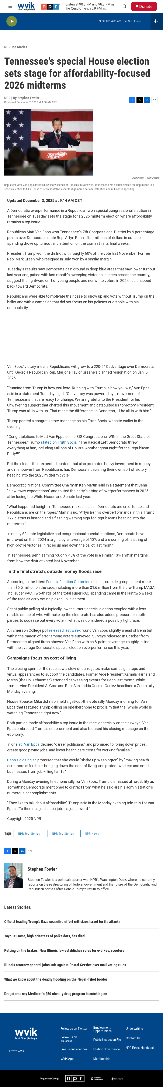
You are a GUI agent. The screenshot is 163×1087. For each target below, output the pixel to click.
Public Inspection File (107, 1039)
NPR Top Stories (15, 47)
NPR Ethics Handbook (140, 1047)
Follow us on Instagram (69, 1039)
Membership (101, 1058)
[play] (11, 21)
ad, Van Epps (29, 744)
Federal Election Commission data (75, 581)
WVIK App (67, 1058)
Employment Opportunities (102, 1029)
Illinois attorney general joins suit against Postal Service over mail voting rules (65, 965)
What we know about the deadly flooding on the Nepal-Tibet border (55, 979)
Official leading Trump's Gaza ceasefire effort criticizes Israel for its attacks (62, 921)
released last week (65, 630)
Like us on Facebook (74, 1049)
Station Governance (106, 1049)
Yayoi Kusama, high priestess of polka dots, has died (44, 936)
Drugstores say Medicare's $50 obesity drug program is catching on (55, 993)
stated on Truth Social (59, 442)
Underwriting (134, 1028)
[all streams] (156, 21)
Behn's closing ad (22, 760)
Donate (145, 6)
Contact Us (133, 1038)
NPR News (92, 833)
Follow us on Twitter (74, 1028)
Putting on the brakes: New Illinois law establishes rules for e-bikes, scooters (64, 950)
